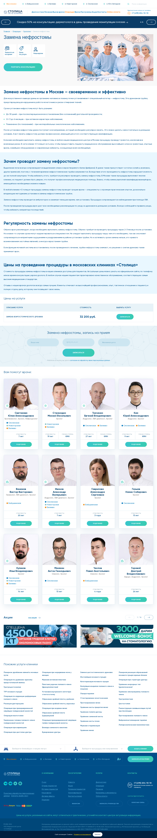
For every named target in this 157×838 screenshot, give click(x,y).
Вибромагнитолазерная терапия (133, 720)
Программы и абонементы (106, 793)
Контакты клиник (75, 796)
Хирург (127, 577)
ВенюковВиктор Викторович (21, 490)
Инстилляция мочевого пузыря (93, 677)
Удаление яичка (87, 730)
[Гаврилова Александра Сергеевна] (97, 470)
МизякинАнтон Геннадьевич (59, 569)
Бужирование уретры (51, 732)
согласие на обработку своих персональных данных (90, 360)
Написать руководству (109, 803)
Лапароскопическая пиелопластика (134, 725)
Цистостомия (124, 704)
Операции (100, 786)
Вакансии (76, 803)
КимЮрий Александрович (136, 414)
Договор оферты (48, 796)
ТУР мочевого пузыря (13, 692)
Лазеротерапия (87, 694)
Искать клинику (140, 749)
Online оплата (101, 796)
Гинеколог (10, 495)
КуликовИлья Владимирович (21, 569)
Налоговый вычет (75, 793)
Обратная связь (137, 802)
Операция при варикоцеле (15, 727)
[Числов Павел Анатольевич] (97, 549)
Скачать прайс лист (19, 796)
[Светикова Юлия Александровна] (21, 394)
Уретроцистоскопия (12, 687)
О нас (44, 782)
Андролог (87, 419)
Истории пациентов (50, 789)
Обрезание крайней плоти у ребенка (58, 699)
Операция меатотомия (13, 716)
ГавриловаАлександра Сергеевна (97, 492)
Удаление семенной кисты (91, 716)
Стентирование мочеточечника (94, 698)
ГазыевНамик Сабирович (136, 490)
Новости (71, 782)
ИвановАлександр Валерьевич (59, 492)
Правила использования (82, 834)
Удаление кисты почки (89, 721)
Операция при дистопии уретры (18, 732)
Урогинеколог (10, 419)
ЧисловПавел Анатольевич (97, 569)
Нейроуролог (31, 419)
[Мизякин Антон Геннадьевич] (59, 549)
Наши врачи (46, 793)
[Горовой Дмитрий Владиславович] (136, 549)
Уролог (21, 419)
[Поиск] (129, 4)
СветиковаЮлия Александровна (21, 414)
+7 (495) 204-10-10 (143, 783)
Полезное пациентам (76, 789)
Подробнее (21, 444)
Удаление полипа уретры (91, 712)
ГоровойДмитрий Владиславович (136, 571)
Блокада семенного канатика (54, 727)
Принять (97, 834)
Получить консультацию (23, 67)
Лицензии (45, 800)
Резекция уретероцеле (14, 704)
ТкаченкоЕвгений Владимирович (97, 414)
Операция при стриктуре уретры (133, 680)
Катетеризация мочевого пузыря (94, 682)
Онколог (55, 574)
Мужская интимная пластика (54, 680)
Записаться (125, 317)
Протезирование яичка (90, 703)
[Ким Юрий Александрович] (136, 394)
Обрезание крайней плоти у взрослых (58, 704)
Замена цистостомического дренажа (96, 672)
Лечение (99, 789)
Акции (70, 786)
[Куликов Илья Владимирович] (21, 549)
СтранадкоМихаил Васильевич (59, 414)
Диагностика (101, 782)
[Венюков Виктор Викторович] (21, 470)
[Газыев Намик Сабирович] (136, 470)
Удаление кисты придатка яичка (94, 707)
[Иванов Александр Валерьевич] (59, 470)
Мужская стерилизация (90, 726)
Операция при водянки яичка (54, 708)
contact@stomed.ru (136, 796)
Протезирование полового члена (133, 716)
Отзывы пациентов (49, 786)
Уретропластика (126, 699)
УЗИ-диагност (99, 419)
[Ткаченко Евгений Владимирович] (97, 394)
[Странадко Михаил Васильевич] (59, 394)
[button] (5, 22)
